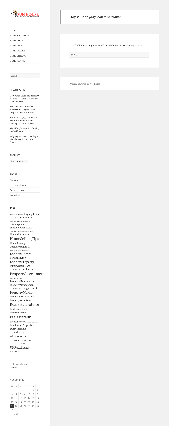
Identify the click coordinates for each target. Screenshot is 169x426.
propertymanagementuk (23, 288)
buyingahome (31, 214)
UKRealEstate (20, 347)
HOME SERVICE (17, 60)
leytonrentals (24, 250)
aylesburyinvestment (17, 214)
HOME (13, 30)
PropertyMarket (21, 292)
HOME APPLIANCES (19, 35)
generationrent (15, 231)
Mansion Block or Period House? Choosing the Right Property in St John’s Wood (22, 109)
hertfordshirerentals (26, 231)
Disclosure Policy (18, 185)
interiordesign (18, 246)
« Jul (16, 414)
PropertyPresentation (22, 296)
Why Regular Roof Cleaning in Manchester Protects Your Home (24, 139)
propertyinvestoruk (16, 278)
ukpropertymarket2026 (17, 344)
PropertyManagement (22, 284)
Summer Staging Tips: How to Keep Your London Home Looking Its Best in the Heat (24, 120)
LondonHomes (20, 254)
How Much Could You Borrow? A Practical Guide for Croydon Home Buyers (24, 98)
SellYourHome (18, 328)
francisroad (29, 228)
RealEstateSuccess (20, 309)
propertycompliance (21, 269)
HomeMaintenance (20, 234)
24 (12, 406)
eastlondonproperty (24, 221)
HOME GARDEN (17, 50)
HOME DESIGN (17, 45)
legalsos (13, 367)
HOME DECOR (16, 40)
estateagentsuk (18, 224)
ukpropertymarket (20, 340)
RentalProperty (18, 321)
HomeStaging (17, 243)
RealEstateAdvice (24, 304)
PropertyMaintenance (22, 281)
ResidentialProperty (21, 325)
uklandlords (17, 332)
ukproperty (18, 336)
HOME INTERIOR (18, 55)
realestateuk (20, 317)
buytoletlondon (15, 218)
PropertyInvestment (27, 273)
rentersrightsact (32, 322)
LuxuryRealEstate (20, 265)
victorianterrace (15, 351)
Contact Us (15, 195)
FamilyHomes (17, 227)
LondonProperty (22, 262)
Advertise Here (17, 190)
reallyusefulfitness (18, 364)
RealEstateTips (18, 312)
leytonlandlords (15, 250)
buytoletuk (26, 217)
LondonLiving (18, 257)
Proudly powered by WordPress (85, 84)
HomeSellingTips (24, 238)
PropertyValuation (20, 300)
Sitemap (14, 180)
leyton (28, 247)
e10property (14, 221)
